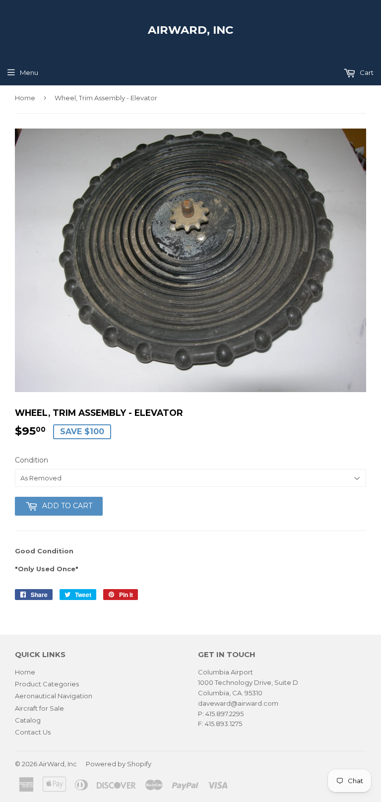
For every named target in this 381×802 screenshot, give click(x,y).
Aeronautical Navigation (53, 696)
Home (25, 98)
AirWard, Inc (190, 30)
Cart (366, 72)
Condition (31, 460)
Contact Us (33, 732)
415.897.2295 (224, 714)
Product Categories (47, 684)
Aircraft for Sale (39, 708)
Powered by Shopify (118, 764)
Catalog (28, 720)
